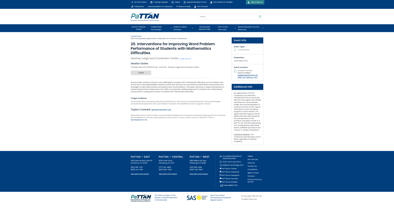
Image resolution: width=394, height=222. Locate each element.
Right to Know (253, 173)
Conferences (136, 36)
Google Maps (184, 59)
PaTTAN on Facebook (230, 172)
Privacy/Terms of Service (255, 180)
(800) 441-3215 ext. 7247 (248, 77)
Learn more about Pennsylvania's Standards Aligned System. (220, 197)
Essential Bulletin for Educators (160, 6)
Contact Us (252, 166)
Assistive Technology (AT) (232, 165)
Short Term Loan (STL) (232, 162)
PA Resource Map (183, 6)
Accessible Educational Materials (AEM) (232, 157)
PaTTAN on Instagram (230, 175)
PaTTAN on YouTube (229, 178)
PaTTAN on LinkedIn (229, 182)
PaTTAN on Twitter (229, 169)
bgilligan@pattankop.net (248, 75)
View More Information (140, 174)
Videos (250, 156)
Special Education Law (161, 110)
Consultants (252, 169)
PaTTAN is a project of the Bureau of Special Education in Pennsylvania (166, 197)
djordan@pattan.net (139, 120)
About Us (251, 163)
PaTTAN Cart (253, 159)
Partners (251, 176)
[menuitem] (140, 28)
